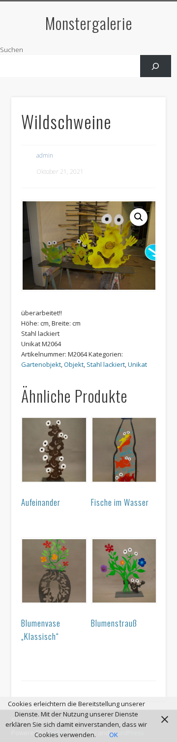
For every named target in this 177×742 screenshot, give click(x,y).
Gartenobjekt (41, 364)
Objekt (74, 364)
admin (44, 155)
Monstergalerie (88, 22)
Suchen (11, 49)
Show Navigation (142, 88)
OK (113, 734)
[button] (139, 217)
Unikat (137, 364)
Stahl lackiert (106, 364)
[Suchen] (155, 66)
